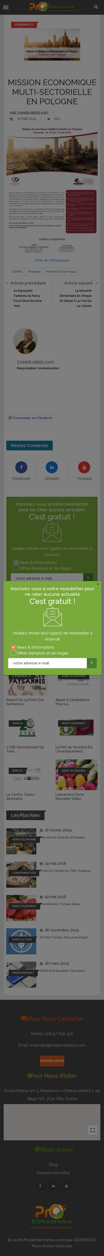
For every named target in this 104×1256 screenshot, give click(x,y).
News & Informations (35, 647)
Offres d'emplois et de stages (43, 653)
